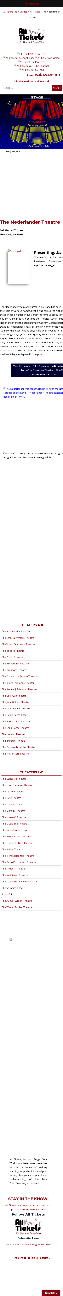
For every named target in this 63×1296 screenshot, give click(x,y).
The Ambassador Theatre (15, 631)
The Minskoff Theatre (13, 817)
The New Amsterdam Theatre (17, 836)
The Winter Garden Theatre (16, 907)
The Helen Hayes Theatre (15, 715)
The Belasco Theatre (12, 650)
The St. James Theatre (13, 888)
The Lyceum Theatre (12, 791)
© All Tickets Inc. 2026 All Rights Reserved (28, 1244)
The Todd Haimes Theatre (15, 708)
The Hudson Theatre (13, 734)
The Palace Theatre (12, 849)
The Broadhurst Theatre (15, 663)
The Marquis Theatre (13, 810)
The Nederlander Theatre (30, 222)
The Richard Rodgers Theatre (17, 855)
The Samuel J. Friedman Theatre (19, 689)
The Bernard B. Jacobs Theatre (18, 747)
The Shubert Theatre (13, 868)
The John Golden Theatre (15, 702)
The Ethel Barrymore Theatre (17, 637)
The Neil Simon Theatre (14, 875)
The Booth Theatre (12, 657)
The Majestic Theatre (13, 804)
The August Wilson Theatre (16, 900)
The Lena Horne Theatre (15, 727)
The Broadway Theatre (14, 670)
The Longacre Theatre (13, 778)
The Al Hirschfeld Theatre (15, 721)
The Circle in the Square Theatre (19, 676)
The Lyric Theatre (11, 797)
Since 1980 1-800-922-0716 (43, 75)
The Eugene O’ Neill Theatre (17, 843)
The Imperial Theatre (13, 740)
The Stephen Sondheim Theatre (19, 881)
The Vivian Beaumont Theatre (18, 644)
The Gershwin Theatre (13, 695)
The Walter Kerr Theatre (15, 753)
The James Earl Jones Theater (17, 683)
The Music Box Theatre (14, 823)
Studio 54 (6, 894)
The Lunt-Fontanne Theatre (17, 785)
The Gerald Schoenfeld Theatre (18, 862)
